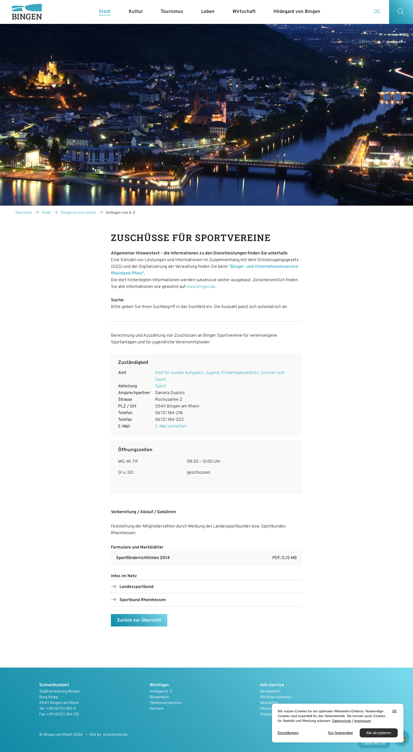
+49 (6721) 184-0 (61, 708)
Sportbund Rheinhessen (143, 600)
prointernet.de (115, 734)
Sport (160, 386)
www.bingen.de (200, 287)
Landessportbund (136, 587)
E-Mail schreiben (171, 426)
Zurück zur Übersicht (139, 620)
